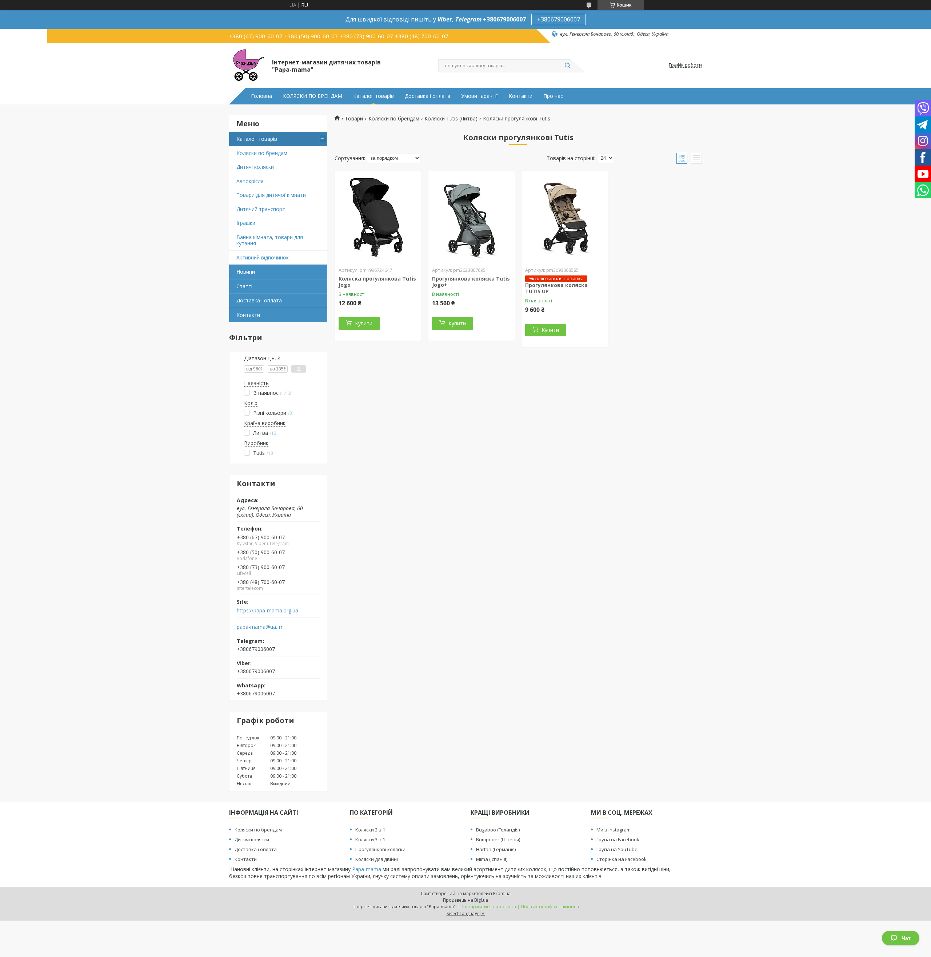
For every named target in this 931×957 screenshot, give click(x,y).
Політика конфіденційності (550, 907)
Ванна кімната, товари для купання (269, 240)
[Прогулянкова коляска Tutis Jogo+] (471, 216)
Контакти (520, 96)
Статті (244, 286)
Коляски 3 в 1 (370, 839)
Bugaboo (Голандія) (498, 829)
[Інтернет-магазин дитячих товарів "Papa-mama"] (247, 65)
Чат (906, 938)
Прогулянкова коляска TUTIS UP (556, 288)
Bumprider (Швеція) (498, 839)
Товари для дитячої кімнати (271, 194)
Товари (354, 118)
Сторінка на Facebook (621, 859)
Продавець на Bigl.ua (465, 900)
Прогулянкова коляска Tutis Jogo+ (471, 282)
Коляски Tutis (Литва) (451, 118)
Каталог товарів (373, 96)
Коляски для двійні (376, 859)
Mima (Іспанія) (491, 859)
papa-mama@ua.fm (260, 627)
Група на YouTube (617, 849)
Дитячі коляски (255, 166)
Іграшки (245, 222)
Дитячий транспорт (260, 209)
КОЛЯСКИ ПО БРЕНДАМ (312, 96)
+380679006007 (558, 19)
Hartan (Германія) (496, 849)
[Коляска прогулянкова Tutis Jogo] (378, 216)
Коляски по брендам (261, 153)
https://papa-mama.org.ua (267, 610)
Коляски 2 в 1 (370, 829)
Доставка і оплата (427, 96)
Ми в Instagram (613, 829)
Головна (261, 96)
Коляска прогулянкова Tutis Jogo (377, 282)
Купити (363, 323)
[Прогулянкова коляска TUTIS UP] (565, 216)
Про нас (553, 96)
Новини (245, 271)
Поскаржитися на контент (488, 907)
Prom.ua (502, 893)
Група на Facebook (617, 839)
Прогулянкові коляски (380, 849)
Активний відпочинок (262, 257)
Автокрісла (250, 181)
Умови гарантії (479, 96)
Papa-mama (366, 869)
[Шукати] (567, 65)
